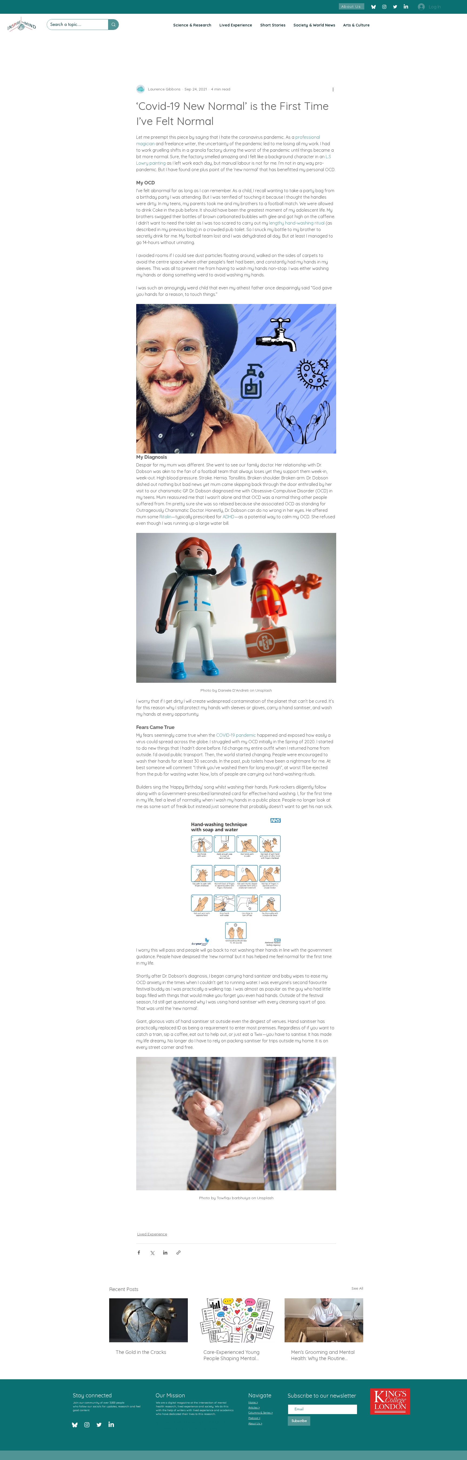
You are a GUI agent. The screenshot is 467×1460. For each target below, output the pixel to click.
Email (293, 1400)
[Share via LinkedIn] (165, 1252)
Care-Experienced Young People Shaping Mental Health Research (231, 1355)
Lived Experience (152, 1234)
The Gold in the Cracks (141, 1352)
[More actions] (333, 89)
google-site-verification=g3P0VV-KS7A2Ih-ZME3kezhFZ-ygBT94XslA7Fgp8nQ (193, 1425)
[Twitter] (395, 6)
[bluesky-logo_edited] (373, 6)
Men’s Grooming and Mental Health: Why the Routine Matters (323, 1355)
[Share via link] (178, 1252)
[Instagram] (384, 6)
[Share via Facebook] (138, 1252)
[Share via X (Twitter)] (152, 1252)
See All (357, 1288)
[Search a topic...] (113, 24)
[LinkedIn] (406, 6)
